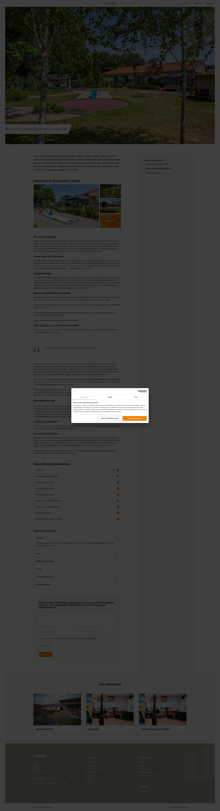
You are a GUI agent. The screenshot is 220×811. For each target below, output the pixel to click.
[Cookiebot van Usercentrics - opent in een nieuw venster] (139, 391)
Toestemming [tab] (84, 397)
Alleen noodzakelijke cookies (109, 418)
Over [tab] (135, 397)
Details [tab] (110, 397)
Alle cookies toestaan (134, 418)
